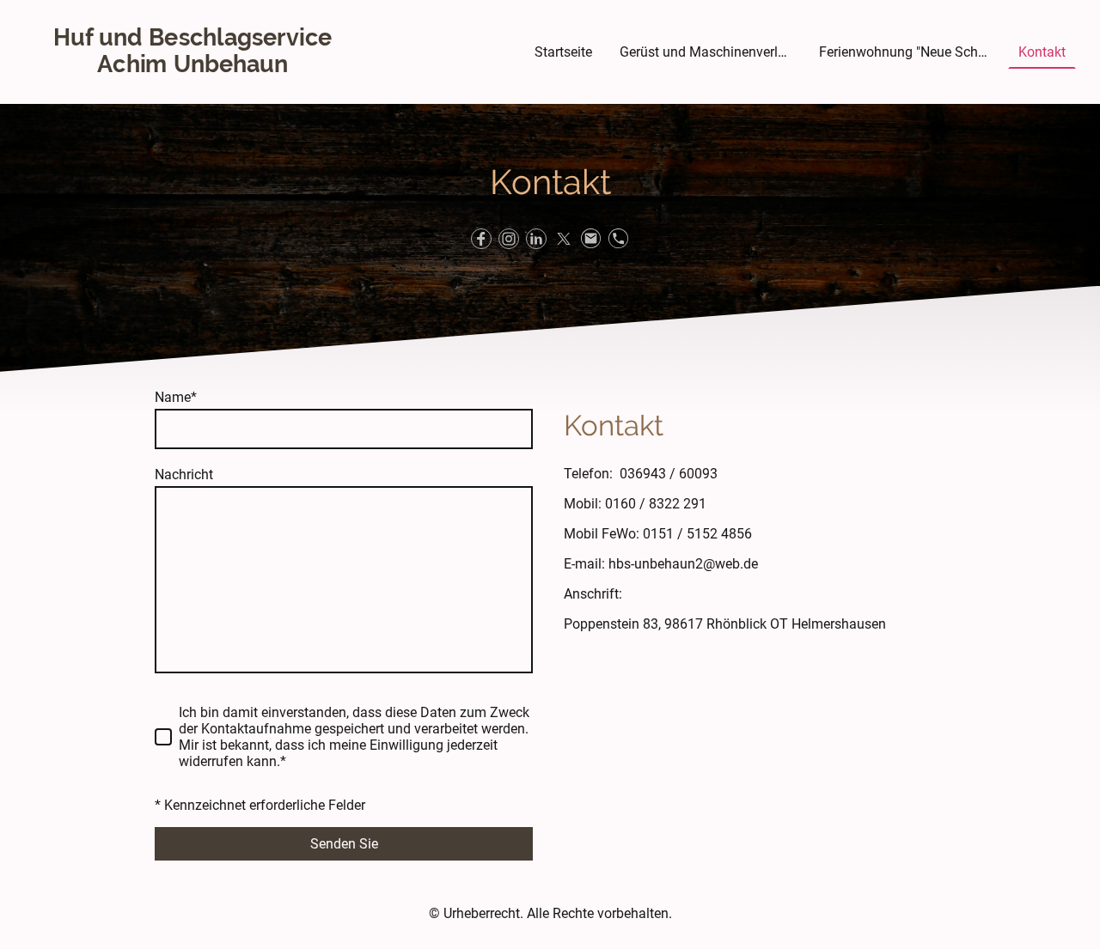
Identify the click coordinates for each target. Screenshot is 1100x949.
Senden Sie (344, 844)
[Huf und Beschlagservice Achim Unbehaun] (192, 89)
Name (176, 397)
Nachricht (184, 474)
